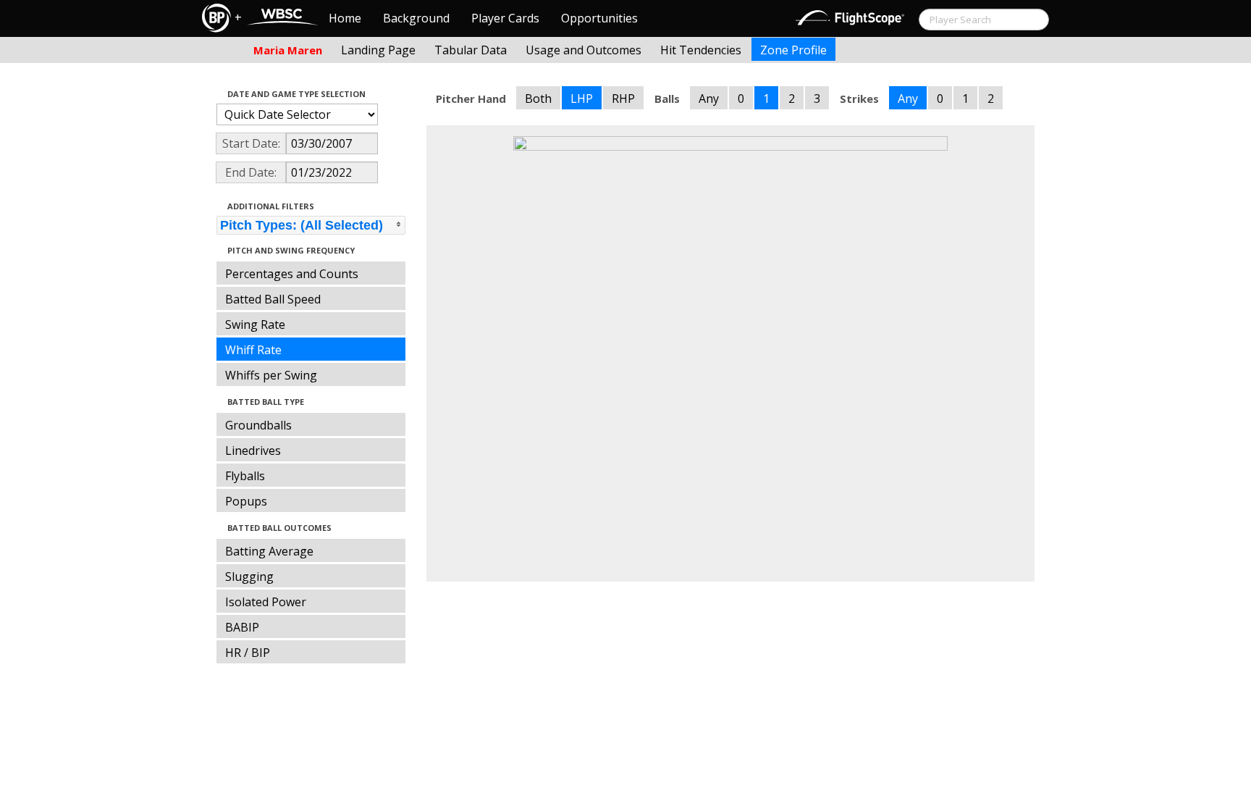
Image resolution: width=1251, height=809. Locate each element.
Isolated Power (265, 602)
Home (345, 18)
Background (416, 18)
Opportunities (599, 18)
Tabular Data (470, 50)
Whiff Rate (253, 350)
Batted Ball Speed (273, 299)
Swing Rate (255, 324)
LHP (581, 98)
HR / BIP (247, 653)
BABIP (242, 627)
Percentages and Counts (291, 274)
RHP (623, 98)
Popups (246, 501)
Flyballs (245, 476)
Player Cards (505, 18)
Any (709, 98)
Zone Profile (793, 50)
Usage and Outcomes (583, 50)
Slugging (249, 576)
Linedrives (253, 450)
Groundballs (258, 425)
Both (538, 98)
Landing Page (378, 50)
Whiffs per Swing (271, 375)
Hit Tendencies (700, 50)
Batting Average (269, 551)
